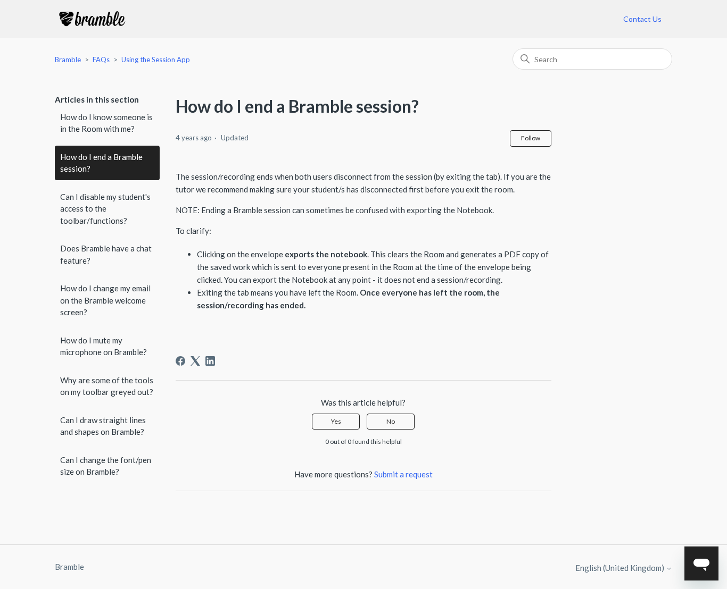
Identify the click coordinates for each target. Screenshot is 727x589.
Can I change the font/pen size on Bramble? (105, 466)
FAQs (101, 59)
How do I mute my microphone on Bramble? (103, 346)
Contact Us (642, 18)
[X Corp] (195, 361)
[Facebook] (180, 361)
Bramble (68, 59)
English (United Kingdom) (620, 568)
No (390, 421)
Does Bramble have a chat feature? (106, 254)
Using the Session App (155, 59)
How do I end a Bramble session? (101, 163)
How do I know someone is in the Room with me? (106, 123)
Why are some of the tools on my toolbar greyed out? (106, 386)
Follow (530, 138)
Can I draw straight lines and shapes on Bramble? (103, 426)
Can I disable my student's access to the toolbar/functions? (105, 208)
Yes (336, 421)
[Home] (92, 19)
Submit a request (403, 474)
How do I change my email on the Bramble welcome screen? (105, 300)
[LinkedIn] (210, 361)
